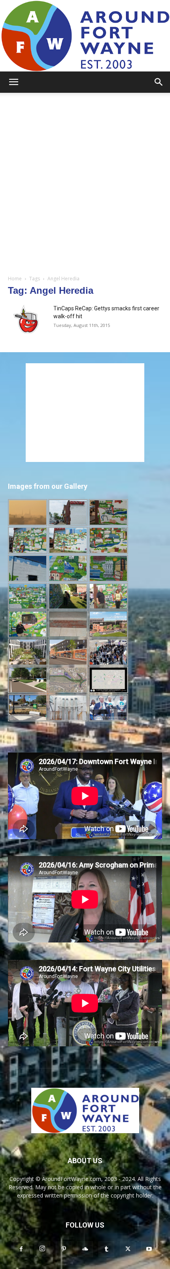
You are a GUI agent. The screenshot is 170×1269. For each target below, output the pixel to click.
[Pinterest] (64, 1249)
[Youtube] (149, 1249)
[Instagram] (42, 1249)
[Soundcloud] (85, 1249)
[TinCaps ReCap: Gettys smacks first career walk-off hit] (27, 319)
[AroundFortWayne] (85, 35)
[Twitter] (128, 1249)
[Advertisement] (85, 182)
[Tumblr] (106, 1249)
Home (15, 278)
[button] (13, 82)
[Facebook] (21, 1249)
